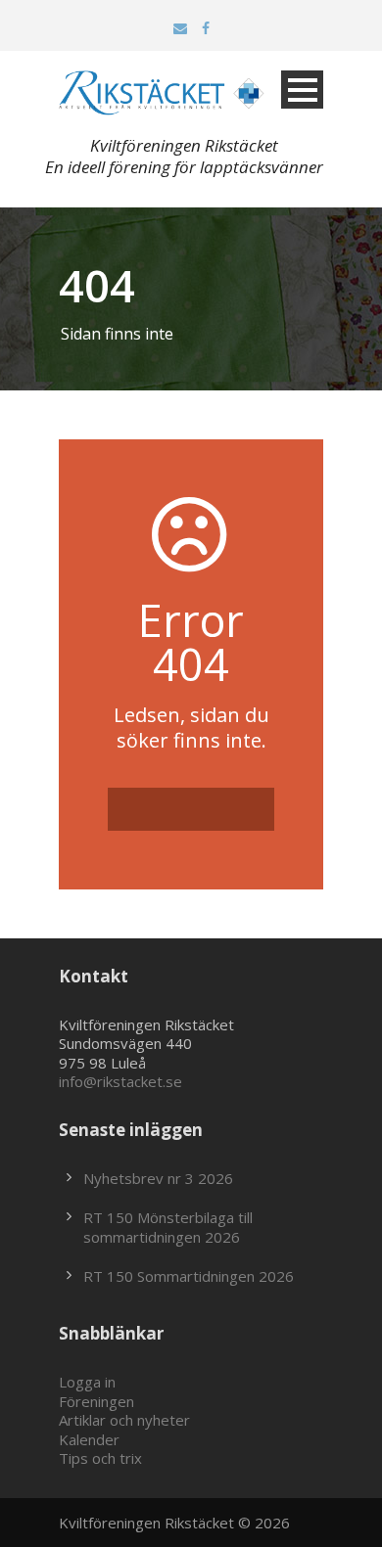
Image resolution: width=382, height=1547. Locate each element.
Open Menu (302, 89)
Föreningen (96, 1401)
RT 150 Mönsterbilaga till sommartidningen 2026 (168, 1227)
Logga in (87, 1381)
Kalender (89, 1439)
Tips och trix (100, 1458)
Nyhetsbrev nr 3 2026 (158, 1178)
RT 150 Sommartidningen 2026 (188, 1276)
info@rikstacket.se (120, 1081)
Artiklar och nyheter (124, 1420)
